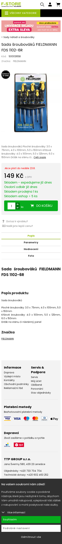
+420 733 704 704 (30, 471)
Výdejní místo (12, 376)
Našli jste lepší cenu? (19, 226)
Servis (34, 377)
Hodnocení (31, 249)
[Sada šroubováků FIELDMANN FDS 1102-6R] (31, 102)
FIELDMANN (19, 61)
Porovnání (37, 388)
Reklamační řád (13, 388)
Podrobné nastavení (16, 528)
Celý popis (40, 157)
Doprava (9, 372)
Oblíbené (36, 385)
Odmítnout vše (31, 537)
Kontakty (9, 380)
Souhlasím (10, 519)
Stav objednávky (41, 392)
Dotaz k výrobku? (17, 221)
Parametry (31, 242)
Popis (31, 235)
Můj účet (36, 381)
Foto (31, 256)
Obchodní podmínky (16, 384)
